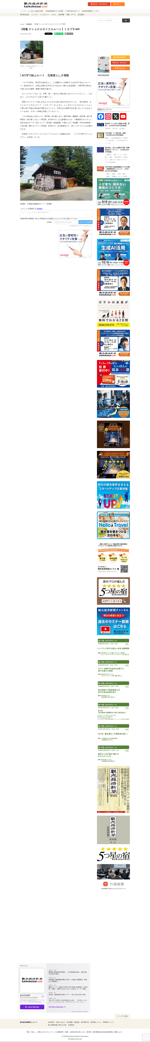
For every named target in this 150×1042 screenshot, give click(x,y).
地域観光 (29, 24)
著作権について (96, 1022)
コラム (53, 14)
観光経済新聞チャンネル (90, 11)
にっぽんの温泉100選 (35, 11)
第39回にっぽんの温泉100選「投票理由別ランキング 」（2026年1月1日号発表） (117, 150)
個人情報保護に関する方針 (57, 1025)
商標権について (108, 1022)
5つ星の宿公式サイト (72, 11)
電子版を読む (24, 14)
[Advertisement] (37, 243)
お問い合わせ (60, 1022)
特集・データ (71, 14)
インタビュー (44, 14)
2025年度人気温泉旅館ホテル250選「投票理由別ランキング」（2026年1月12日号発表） (117, 169)
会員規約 (71, 1025)
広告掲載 (70, 1022)
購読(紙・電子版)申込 (99, 4)
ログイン (119, 4)
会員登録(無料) (120, 57)
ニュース (35, 14)
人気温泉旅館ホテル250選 (54, 11)
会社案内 (81, 14)
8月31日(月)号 (103, 75)
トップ (23, 11)
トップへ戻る (123, 1016)
